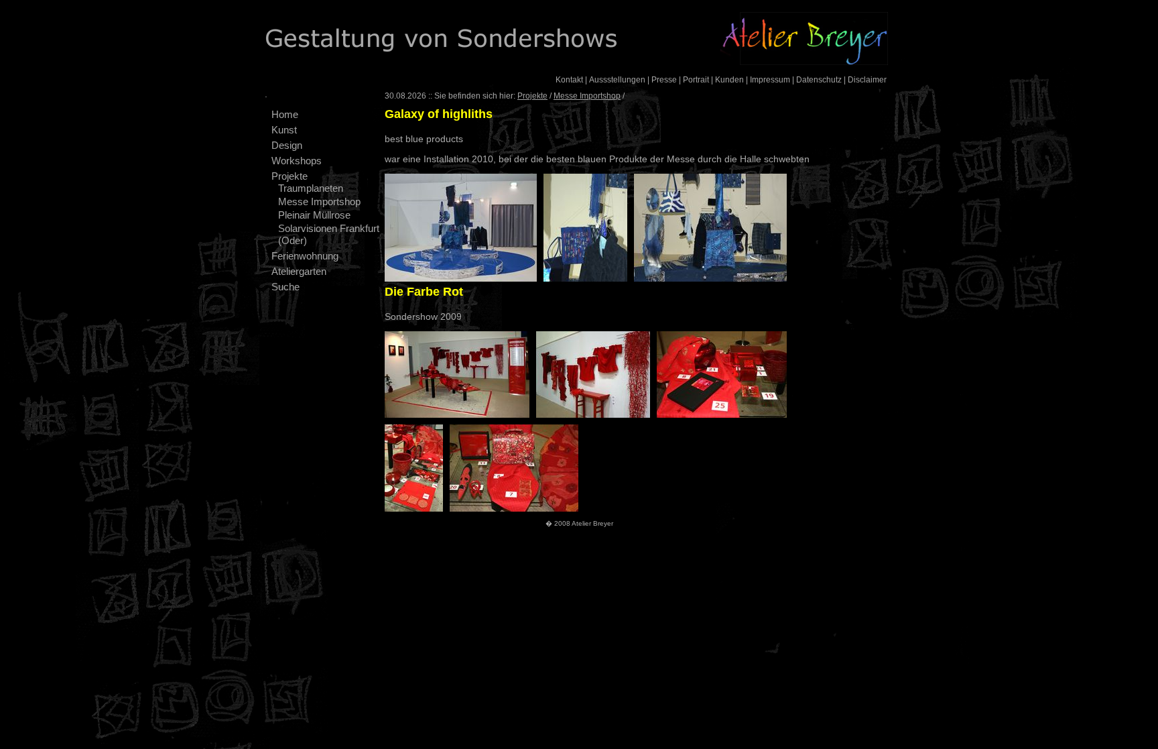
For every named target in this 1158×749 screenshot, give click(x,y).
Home (284, 114)
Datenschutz (819, 79)
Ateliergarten (298, 271)
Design (286, 145)
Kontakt (569, 79)
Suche (285, 286)
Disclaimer (867, 79)
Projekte (289, 176)
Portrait (696, 79)
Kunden (729, 79)
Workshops (296, 160)
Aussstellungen (617, 79)
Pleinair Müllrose (314, 215)
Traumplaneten (310, 188)
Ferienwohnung (304, 256)
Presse (664, 79)
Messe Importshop (319, 201)
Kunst (284, 129)
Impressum (770, 79)
